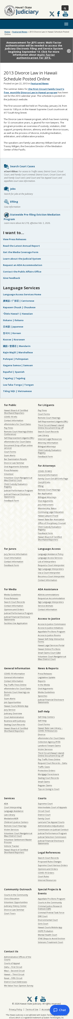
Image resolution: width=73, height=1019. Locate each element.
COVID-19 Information (14, 673)
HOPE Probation (45, 931)
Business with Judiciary (15, 720)
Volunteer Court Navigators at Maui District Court (18, 479)
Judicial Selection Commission (52, 837)
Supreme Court (45, 803)
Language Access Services (50, 557)
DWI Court (42, 916)
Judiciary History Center (15, 906)
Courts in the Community (16, 894)
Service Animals (45, 605)
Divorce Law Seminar (14, 462)
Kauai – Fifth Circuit (13, 978)
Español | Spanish (13, 371)
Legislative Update (46, 677)
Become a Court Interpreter (51, 576)
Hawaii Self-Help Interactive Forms (51, 640)
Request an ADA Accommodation (22, 265)
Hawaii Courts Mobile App (16, 706)
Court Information (12, 557)
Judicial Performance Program (18, 490)
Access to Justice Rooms (49, 635)
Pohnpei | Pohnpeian (15, 359)
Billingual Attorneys (47, 497)
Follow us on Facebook (58, 13)
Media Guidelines (12, 594)
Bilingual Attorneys (47, 446)
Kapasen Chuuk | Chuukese (19, 307)
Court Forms (10, 451)
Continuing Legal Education (51, 512)
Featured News (19, 32)
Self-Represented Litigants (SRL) (19, 438)
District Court (44, 814)
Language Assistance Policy (50, 554)
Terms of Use (32, 1009)
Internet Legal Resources (50, 439)
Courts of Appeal (12, 963)
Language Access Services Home (22, 294)
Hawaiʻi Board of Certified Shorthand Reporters (16, 411)
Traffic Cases (44, 766)
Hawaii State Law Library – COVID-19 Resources (50, 729)
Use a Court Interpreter (49, 572)
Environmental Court (48, 920)
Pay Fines (8, 427)
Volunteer (9, 474)
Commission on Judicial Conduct (53, 829)
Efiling (14, 201)
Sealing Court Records (14, 724)
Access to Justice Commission (52, 624)
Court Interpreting (12, 807)
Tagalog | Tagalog (14, 378)
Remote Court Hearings (49, 417)
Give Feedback (11, 278)
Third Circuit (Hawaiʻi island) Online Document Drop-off (51, 426)
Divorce (41, 734)
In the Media (44, 684)
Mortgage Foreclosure (48, 774)
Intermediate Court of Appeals (52, 807)
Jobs (13, 188)
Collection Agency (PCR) (49, 742)
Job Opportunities (12, 702)
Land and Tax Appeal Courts (51, 822)
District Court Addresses (15, 981)
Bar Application (45, 493)
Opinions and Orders (14, 609)
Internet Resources (47, 880)
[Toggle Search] (65, 8)
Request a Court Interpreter (51, 565)
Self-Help (42, 720)
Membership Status (47, 508)
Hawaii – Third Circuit (14, 974)
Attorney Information (48, 442)
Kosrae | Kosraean (14, 339)
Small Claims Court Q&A (49, 652)
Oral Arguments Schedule (16, 466)
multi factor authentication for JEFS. (35, 56)
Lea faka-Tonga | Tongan (18, 384)
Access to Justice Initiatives (50, 627)
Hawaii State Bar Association (51, 519)
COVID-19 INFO (45, 471)
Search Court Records (48, 431)
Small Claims (44, 781)
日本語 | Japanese (13, 326)
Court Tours (9, 913)
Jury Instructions (45, 504)
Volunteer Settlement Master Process (18, 841)
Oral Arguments (45, 501)
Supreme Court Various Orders (53, 865)
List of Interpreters (47, 561)
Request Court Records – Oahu (52, 763)
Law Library (43, 435)
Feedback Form (11, 500)
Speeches (42, 696)
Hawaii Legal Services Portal (51, 645)
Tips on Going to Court (48, 789)
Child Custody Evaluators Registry (15, 485)
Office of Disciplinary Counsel (52, 523)
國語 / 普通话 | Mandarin (16, 346)
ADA (6, 803)
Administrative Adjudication (51, 826)
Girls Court (43, 923)
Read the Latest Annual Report (21, 245)
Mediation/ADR (11, 818)
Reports (41, 681)
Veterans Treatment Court (50, 942)
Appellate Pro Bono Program (51, 631)
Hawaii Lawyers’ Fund (48, 515)
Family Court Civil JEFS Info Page (53, 478)
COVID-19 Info (10, 416)
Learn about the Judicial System (22, 258)
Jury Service (9, 709)
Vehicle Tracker (11, 846)
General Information (48, 475)
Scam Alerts (9, 455)
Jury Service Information (15, 554)
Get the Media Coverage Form (20, 252)
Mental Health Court (47, 934)
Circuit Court (44, 811)
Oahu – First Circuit (13, 967)
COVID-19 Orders (46, 872)
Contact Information (13, 420)
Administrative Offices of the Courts (17, 958)
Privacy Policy (15, 1009)
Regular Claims (45, 785)
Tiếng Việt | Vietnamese (17, 391)
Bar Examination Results (15, 459)
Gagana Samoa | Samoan (18, 365)
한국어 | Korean (12, 333)
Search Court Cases (22, 166)
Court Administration (14, 717)
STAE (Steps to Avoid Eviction (51, 938)
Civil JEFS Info (44, 482)
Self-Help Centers (46, 717)
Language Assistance (13, 811)
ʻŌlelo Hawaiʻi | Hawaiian (18, 313)
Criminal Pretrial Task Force (51, 912)
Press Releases (11, 470)
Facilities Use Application (15, 623)
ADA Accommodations (48, 594)
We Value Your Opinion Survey (18, 985)
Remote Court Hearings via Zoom (17, 693)
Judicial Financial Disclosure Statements (17, 495)
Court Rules (43, 876)
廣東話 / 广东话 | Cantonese (18, 300)
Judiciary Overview (13, 713)
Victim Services (45, 749)
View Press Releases (14, 239)
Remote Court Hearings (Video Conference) (18, 433)
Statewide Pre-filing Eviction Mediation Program (32, 217)
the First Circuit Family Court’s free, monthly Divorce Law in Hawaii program (34, 90)
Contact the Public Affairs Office (22, 271)
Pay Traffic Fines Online (15, 684)
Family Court (44, 818)
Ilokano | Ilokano (13, 320)
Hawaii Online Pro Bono (49, 649)
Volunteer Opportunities (15, 902)
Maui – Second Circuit (14, 970)
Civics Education (11, 898)
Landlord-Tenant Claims (49, 745)
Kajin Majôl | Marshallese (18, 352)
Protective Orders (46, 770)
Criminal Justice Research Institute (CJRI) (50, 907)
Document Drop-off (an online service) (18, 446)
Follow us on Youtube (65, 13)
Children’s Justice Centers (16, 822)
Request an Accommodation (51, 598)
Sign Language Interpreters (51, 569)
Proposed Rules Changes (49, 861)
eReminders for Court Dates (17, 424)
